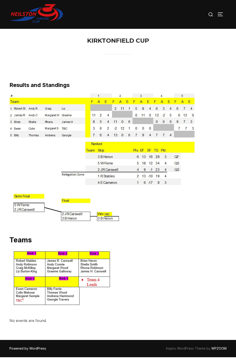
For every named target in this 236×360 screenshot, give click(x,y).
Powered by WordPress (27, 348)
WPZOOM (219, 348)
